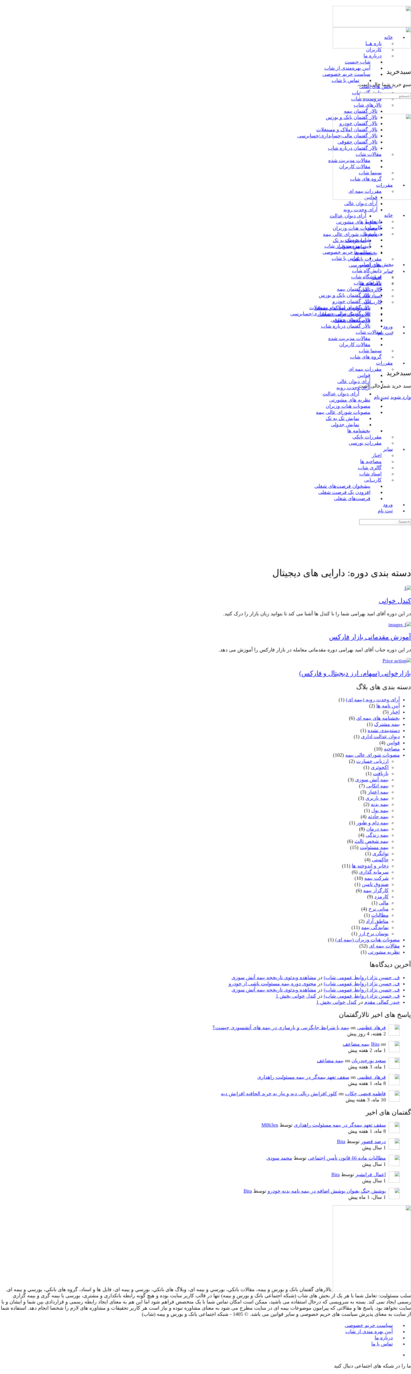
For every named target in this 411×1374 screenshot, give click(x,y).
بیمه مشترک (387, 724)
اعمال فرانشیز (370, 1174)
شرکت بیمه (376, 878)
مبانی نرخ (379, 909)
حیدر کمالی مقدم (382, 1002)
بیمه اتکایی (377, 786)
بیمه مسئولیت (374, 847)
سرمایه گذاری (374, 872)
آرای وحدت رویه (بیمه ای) (373, 699)
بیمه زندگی (377, 835)
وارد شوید (400, 397)
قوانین (393, 742)
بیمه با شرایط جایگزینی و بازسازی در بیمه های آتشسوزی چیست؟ (280, 1027)
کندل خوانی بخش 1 (296, 996)
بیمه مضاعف (356, 1044)
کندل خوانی (395, 600)
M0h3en (269, 1125)
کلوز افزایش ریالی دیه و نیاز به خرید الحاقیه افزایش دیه (279, 1093)
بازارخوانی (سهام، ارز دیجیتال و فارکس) (355, 673)
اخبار (395, 712)
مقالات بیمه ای (384, 946)
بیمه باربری (377, 798)
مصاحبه (392, 749)
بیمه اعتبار (378, 792)
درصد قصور (373, 1141)
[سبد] (407, 360)
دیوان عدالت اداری (380, 736)
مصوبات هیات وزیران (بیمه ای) (367, 939)
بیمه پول (380, 810)
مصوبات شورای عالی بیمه (372, 755)
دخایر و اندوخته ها (370, 866)
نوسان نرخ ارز (374, 933)
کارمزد (381, 896)
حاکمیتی (380, 859)
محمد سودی (279, 1158)
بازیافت (381, 773)
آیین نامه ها (388, 706)
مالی (384, 903)
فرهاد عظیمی (371, 1027)
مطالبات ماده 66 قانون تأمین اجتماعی (347, 1158)
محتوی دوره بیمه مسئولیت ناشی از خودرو (272, 983)
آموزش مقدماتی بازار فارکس (370, 637)
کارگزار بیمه (376, 890)
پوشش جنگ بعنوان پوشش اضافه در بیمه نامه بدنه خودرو (327, 1191)
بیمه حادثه (378, 816)
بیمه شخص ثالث (372, 841)
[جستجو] (407, 354)
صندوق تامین (375, 884)
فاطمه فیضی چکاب (365, 1093)
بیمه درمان (377, 829)
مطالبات (380, 915)
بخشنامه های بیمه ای (378, 718)
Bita (375, 1044)
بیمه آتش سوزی (372, 779)
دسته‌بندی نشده (384, 730)
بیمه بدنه (380, 804)
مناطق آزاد (377, 921)
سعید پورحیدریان (368, 1060)
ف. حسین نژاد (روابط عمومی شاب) (362, 977)
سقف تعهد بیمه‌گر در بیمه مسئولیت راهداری (303, 1077)
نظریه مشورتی (384, 952)
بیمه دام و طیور (372, 823)
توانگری (380, 853)
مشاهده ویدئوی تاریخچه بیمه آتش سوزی (274, 977)
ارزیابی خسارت (372, 761)
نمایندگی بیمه (375, 927)
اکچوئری (380, 767)
